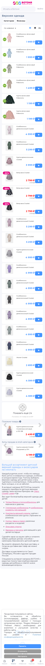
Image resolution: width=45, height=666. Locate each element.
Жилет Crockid (21, 357)
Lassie (11, 493)
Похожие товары (10, 421)
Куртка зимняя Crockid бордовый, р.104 (24, 448)
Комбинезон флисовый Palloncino (25, 35)
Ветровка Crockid (22, 173)
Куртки (9, 521)
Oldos (36, 491)
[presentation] (5, 432)
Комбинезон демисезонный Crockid (25, 128)
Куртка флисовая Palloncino (23, 97)
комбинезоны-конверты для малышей (24, 509)
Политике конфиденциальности (22, 636)
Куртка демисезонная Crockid (24, 158)
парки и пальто (18, 521)
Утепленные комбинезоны (17, 508)
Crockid (5, 493)
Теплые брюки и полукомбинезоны (21, 502)
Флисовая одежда (13, 527)
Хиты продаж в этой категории (18, 442)
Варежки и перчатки (14, 530)
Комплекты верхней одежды (18, 513)
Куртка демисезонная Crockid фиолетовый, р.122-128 (24, 429)
